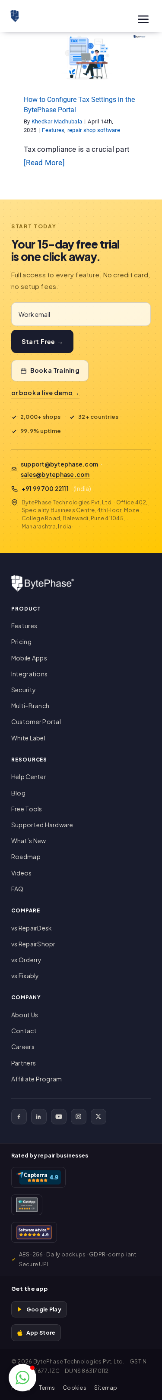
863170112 (95, 1370)
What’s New (28, 840)
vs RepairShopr (33, 944)
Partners (23, 1063)
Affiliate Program (36, 1079)
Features (53, 69)
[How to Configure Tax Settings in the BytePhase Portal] (81, 57)
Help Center (28, 776)
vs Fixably (25, 975)
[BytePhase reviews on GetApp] (26, 1204)
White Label (28, 738)
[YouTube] (59, 1116)
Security (23, 690)
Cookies (74, 1387)
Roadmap (26, 856)
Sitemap (106, 1387)
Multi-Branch (30, 705)
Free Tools (26, 809)
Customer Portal (36, 721)
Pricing (21, 641)
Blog (18, 793)
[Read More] (44, 162)
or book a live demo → (45, 392)
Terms (47, 1387)
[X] (98, 1116)
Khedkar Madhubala (57, 121)
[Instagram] (78, 1116)
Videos (21, 873)
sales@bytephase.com (55, 474)
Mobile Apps (29, 658)
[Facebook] (19, 1116)
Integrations (29, 674)
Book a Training (54, 370)
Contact (24, 1031)
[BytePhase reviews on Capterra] (38, 1177)
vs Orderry (26, 960)
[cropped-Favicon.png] (15, 13)
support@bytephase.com (59, 464)
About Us (24, 1015)
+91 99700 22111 (45, 488)
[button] (22, 1377)
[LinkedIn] (39, 1116)
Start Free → (42, 341)
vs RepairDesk (31, 928)
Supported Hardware (42, 825)
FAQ (17, 889)
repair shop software (93, 69)
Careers (23, 1046)
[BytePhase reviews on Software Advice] (34, 1232)
